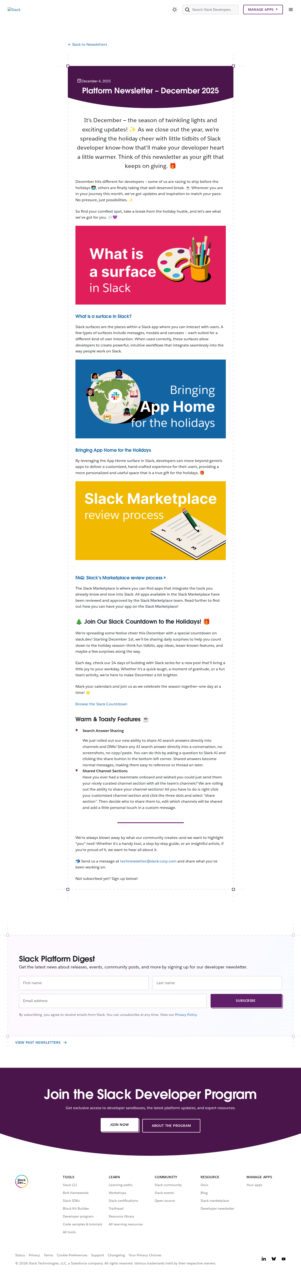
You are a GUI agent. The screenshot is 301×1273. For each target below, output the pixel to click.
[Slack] (14, 9)
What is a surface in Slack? (103, 316)
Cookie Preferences (72, 1255)
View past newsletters (38, 1042)
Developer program (78, 1216)
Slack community (168, 1185)
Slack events (164, 1193)
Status (20, 1255)
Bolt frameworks (76, 1193)
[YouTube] (283, 1259)
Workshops (117, 1193)
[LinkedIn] (264, 1259)
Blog (204, 1193)
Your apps (254, 1185)
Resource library (121, 1216)
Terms (48, 1255)
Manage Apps (261, 9)
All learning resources (126, 1224)
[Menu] (290, 9)
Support (97, 1255)
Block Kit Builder (76, 1208)
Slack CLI (70, 1185)
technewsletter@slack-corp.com (148, 861)
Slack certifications (123, 1200)
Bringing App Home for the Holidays (113, 450)
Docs (204, 1185)
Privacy (34, 1255)
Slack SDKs (71, 1200)
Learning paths (120, 1185)
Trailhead (116, 1208)
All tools (69, 1232)
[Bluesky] (274, 1259)
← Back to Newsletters (87, 44)
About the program (176, 1126)
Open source (165, 1200)
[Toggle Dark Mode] (175, 9)
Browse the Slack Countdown (101, 704)
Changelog (116, 1255)
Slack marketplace (215, 1200)
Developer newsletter (217, 1208)
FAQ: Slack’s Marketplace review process (118, 578)
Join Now (124, 1126)
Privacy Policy (186, 1014)
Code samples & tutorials (82, 1224)
